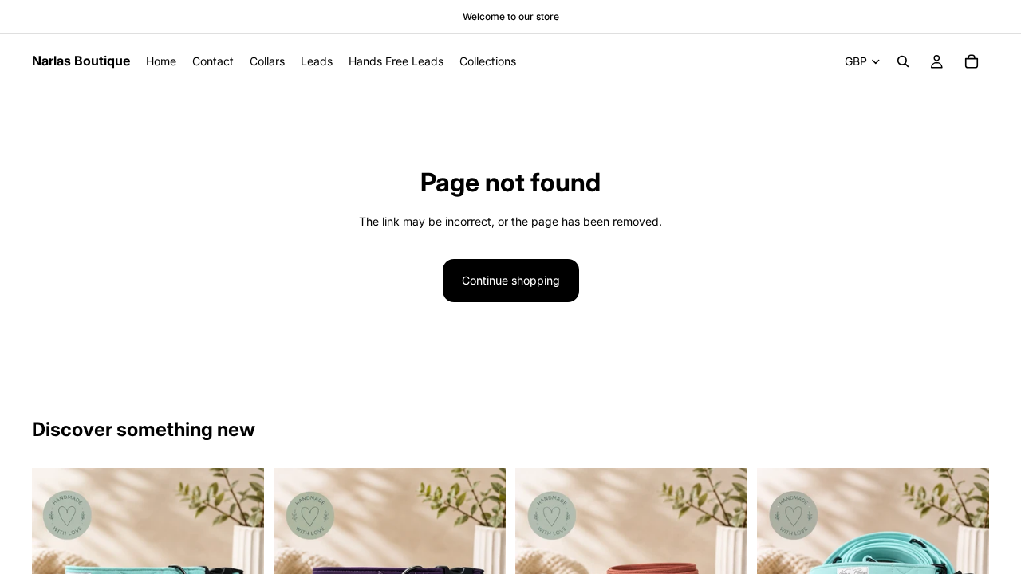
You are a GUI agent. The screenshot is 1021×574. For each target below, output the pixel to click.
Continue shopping (511, 280)
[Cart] (971, 61)
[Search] (902, 61)
